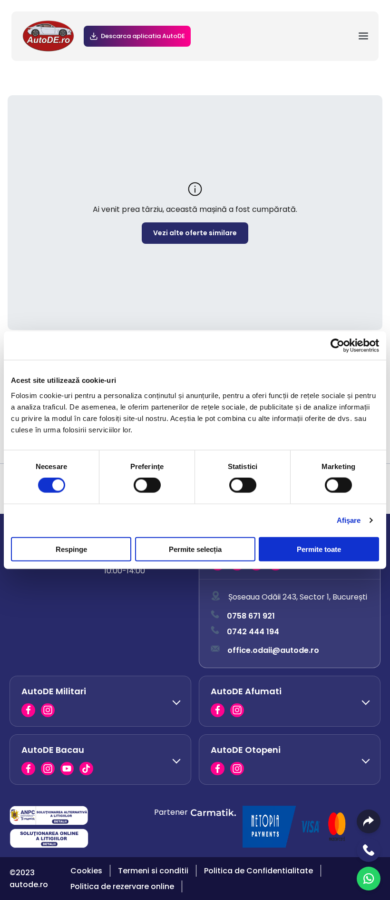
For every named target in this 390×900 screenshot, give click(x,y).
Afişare (349, 520)
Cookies (86, 870)
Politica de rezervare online (122, 886)
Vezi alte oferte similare (195, 233)
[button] (100, 701)
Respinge (71, 549)
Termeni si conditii (153, 870)
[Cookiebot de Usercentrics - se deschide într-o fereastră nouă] (337, 346)
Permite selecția (195, 549)
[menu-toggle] (363, 36)
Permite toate (319, 549)
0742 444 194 (253, 631)
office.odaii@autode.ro (273, 650)
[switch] (147, 485)
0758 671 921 (251, 615)
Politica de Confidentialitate (258, 870)
